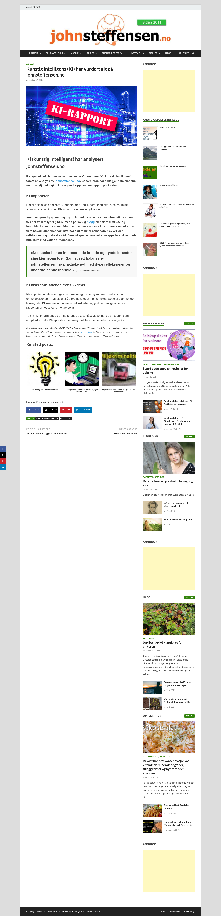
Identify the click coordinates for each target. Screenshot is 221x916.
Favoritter (148, 477)
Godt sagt (159, 477)
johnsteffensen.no (67, 181)
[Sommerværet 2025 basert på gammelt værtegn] (152, 682)
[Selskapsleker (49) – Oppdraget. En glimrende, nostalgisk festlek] (152, 418)
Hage (168, 53)
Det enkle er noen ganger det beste (172, 166)
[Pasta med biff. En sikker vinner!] (152, 805)
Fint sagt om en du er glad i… (178, 519)
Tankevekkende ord (167, 127)
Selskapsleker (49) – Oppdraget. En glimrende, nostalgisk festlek (177, 421)
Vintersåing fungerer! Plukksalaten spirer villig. (177, 700)
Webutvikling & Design (69, 911)
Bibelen (153, 53)
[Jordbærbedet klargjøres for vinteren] (169, 619)
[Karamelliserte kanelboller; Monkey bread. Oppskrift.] (152, 822)
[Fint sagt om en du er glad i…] (152, 519)
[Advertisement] (169, 91)
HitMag (190, 911)
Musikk (75, 53)
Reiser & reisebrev (112, 53)
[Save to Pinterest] (3, 461)
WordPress (177, 911)
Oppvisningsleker (171, 364)
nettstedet (65, 419)
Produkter (165, 757)
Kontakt (184, 53)
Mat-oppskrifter (150, 757)
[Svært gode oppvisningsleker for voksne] (169, 346)
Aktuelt (33, 53)
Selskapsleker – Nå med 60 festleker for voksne (178, 403)
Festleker (156, 364)
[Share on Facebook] (3, 449)
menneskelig (86, 332)
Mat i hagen (148, 638)
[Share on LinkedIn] (3, 467)
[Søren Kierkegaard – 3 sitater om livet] (152, 503)
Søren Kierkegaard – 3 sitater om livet (176, 504)
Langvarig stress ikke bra (168, 185)
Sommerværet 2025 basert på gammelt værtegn (178, 684)
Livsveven (135, 53)
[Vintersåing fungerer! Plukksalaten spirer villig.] (152, 699)
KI (58, 419)
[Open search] (193, 53)
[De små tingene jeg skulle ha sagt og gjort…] (169, 458)
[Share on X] (3, 455)
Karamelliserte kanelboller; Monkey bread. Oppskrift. (178, 823)
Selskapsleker (54, 53)
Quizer (90, 53)
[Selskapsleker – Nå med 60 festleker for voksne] (152, 401)
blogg (91, 222)
